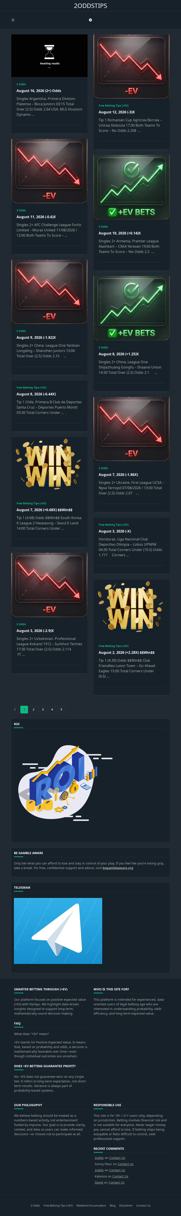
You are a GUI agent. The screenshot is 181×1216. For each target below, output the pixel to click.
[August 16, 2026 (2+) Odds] (49, 55)
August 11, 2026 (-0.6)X (36, 216)
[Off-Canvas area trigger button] (13, 20)
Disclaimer (126, 1205)
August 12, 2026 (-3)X (117, 112)
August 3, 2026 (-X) (115, 531)
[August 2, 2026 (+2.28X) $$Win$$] (131, 609)
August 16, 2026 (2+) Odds (39, 90)
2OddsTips (90, 5)
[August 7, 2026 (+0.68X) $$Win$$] (49, 466)
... (33, 114)
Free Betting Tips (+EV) (113, 105)
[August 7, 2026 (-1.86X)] (131, 429)
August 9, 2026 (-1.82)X (36, 337)
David (99, 1182)
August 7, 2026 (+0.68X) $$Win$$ (44, 509)
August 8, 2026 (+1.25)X (119, 354)
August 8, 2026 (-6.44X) (36, 394)
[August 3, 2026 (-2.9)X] (49, 585)
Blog (113, 1205)
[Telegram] (90, 20)
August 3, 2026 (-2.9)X (35, 630)
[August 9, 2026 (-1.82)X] (49, 292)
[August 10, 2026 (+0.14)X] (131, 187)
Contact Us (117, 1158)
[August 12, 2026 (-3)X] (131, 66)
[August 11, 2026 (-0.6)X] (49, 171)
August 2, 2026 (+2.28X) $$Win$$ (127, 652)
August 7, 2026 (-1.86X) (118, 474)
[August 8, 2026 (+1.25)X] (131, 308)
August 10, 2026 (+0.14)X (120, 233)
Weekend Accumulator (91, 1205)
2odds (99, 1158)
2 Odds (21, 84)
